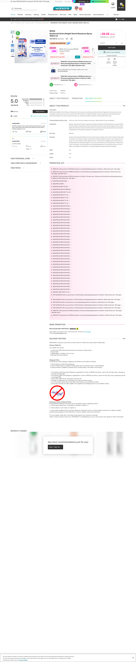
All (11, 116)
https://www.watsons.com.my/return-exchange (84, 415)
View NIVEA (16, 168)
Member (20, 14)
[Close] (133, 658)
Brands (116, 14)
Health (43, 14)
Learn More (88, 331)
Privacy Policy (23, 660)
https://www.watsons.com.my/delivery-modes (85, 382)
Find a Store (68, 1)
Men (69, 14)
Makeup (36, 14)
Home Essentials (85, 14)
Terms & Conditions (63, 71)
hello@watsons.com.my (88, 417)
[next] (107, 15)
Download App (58, 1)
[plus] (122, 43)
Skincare (28, 14)
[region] (68, 658)
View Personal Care (20, 159)
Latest (15, 116)
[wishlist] (67, 38)
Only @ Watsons (98, 14)
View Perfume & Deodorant (24, 163)
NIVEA (52, 31)
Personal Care (53, 14)
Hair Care (63, 14)
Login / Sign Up (54, 447)
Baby (75, 14)
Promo (13, 14)
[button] (121, 5)
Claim (77, 57)
